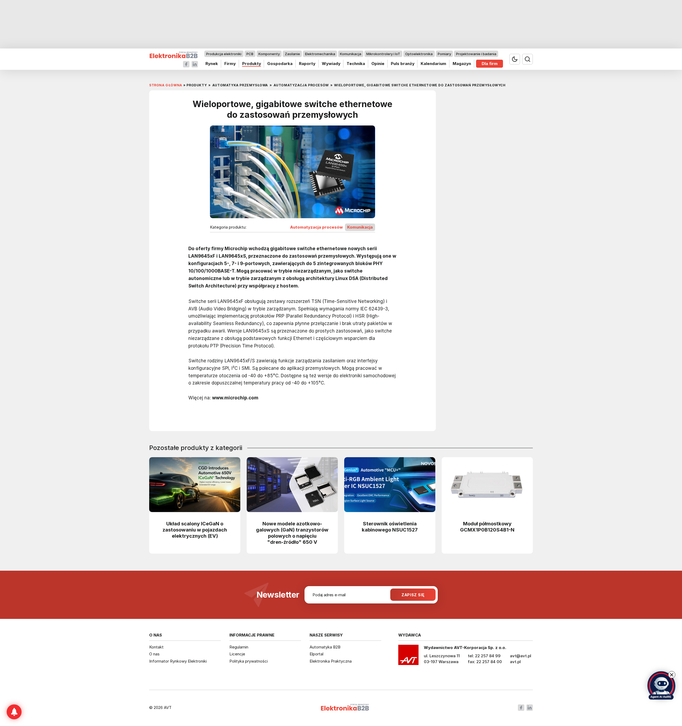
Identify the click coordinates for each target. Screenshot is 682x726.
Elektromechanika (320, 54)
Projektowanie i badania (476, 54)
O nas (154, 653)
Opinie (377, 63)
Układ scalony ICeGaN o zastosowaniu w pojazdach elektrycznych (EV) (195, 530)
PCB (249, 54)
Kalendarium (433, 63)
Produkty (251, 63)
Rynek (211, 63)
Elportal (316, 653)
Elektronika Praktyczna (331, 661)
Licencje (237, 653)
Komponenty (269, 54)
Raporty (307, 63)
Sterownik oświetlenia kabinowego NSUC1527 (390, 527)
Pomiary (444, 54)
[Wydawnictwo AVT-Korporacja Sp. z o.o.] (408, 657)
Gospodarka (280, 63)
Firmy (230, 63)
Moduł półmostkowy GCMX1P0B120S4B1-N (487, 527)
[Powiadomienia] (14, 711)
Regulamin (238, 647)
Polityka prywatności (248, 661)
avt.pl (515, 661)
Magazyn (462, 63)
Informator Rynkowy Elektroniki (178, 661)
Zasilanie (292, 54)
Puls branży (403, 63)
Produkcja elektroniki (223, 54)
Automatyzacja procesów (316, 227)
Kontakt (156, 647)
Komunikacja (350, 54)
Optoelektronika (419, 54)
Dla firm (490, 63)
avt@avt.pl (520, 655)
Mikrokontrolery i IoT (383, 54)
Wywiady (331, 63)
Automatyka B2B (325, 647)
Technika (356, 63)
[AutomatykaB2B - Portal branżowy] (173, 55)
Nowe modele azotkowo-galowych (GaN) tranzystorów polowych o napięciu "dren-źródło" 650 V (292, 533)
